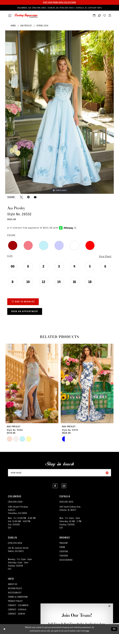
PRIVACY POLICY (15, 601)
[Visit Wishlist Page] (104, 15)
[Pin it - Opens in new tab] (28, 197)
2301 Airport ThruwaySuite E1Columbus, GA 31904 (18, 510)
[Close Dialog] (4, 629)
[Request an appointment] (94, 15)
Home (13, 25)
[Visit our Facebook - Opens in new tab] (55, 486)
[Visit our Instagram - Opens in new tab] (64, 486)
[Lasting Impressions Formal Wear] (26, 15)
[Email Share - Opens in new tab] (35, 197)
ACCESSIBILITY (14, 592)
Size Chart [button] (105, 256)
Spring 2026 (42, 25)
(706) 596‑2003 (39, 8)
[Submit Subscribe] (107, 472)
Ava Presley (26, 25)
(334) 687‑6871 (95, 8)
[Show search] (99, 15)
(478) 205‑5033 (67, 8)
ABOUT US (12, 584)
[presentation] (32, 383)
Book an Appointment (24, 311)
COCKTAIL (63, 551)
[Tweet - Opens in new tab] (21, 197)
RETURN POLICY (15, 588)
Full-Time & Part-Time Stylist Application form (77, 624)
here (87, 631)
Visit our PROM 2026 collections (59, 2)
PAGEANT (63, 543)
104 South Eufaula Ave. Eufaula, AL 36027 (70, 508)
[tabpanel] (59, 112)
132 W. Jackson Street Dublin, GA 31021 (18, 549)
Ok (114, 629)
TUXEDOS (63, 556)
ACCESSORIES (66, 560)
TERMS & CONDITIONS (18, 597)
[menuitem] (59, 8)
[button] (10, 16)
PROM (62, 547)
